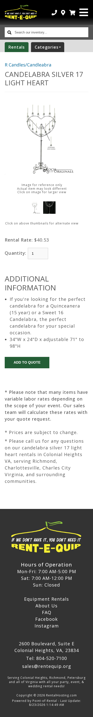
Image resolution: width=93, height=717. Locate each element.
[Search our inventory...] (10, 32)
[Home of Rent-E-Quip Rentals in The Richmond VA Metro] (46, 537)
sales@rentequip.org (46, 666)
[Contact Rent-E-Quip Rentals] (63, 12)
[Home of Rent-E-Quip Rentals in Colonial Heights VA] (21, 12)
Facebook (46, 619)
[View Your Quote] (72, 12)
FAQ (46, 612)
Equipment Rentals (46, 599)
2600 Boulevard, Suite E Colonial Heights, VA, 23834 (46, 647)
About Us (46, 606)
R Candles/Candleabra (28, 65)
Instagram (46, 626)
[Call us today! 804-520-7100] (54, 12)
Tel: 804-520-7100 (46, 658)
